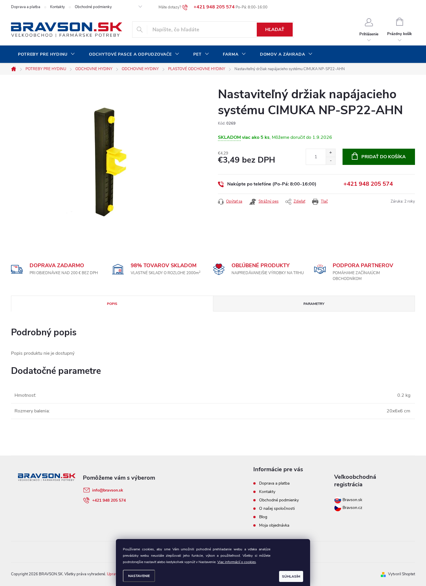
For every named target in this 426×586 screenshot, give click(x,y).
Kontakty (57, 7)
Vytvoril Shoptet (401, 574)
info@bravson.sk (107, 490)
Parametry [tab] (313, 303)
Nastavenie (139, 576)
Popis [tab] (112, 303)
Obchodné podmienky (93, 7)
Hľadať (274, 29)
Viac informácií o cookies (236, 562)
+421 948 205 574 (368, 184)
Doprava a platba (25, 7)
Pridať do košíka (383, 157)
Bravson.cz (352, 507)
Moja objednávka (274, 525)
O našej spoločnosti (277, 508)
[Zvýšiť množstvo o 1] (330, 153)
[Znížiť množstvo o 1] (330, 161)
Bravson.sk (351, 500)
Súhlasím (291, 576)
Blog (263, 517)
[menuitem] (46, 54)
